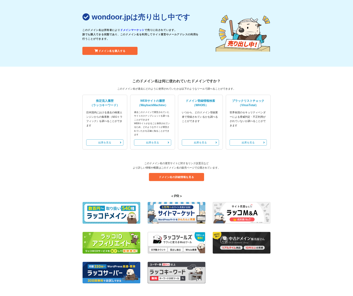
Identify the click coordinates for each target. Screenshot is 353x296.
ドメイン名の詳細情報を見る (176, 177)
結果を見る (104, 142)
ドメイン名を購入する (112, 50)
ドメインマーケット (132, 29)
